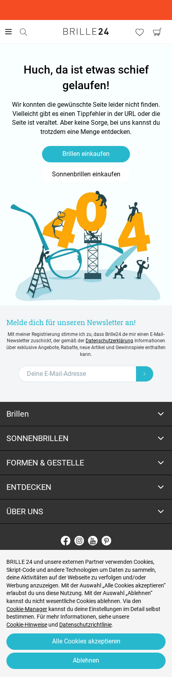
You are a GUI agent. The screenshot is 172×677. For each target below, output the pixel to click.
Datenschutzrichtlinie (85, 624)
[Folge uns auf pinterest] (106, 540)
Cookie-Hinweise (26, 624)
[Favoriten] (139, 32)
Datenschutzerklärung (109, 340)
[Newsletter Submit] (145, 374)
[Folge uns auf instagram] (79, 540)
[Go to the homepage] (86, 32)
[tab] (86, 414)
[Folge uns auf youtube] (93, 540)
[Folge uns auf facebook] (65, 540)
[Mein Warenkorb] (157, 32)
